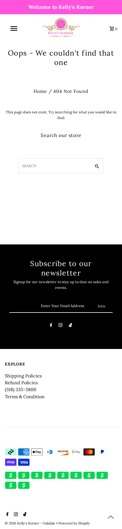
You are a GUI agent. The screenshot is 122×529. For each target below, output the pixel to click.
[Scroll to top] (110, 517)
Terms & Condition (25, 396)
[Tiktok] (70, 326)
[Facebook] (51, 326)
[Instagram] (60, 326)
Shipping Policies (23, 376)
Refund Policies (21, 382)
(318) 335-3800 (20, 389)
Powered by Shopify (74, 523)
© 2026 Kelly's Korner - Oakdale (30, 523)
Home (40, 91)
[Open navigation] (15, 28)
